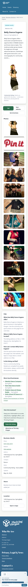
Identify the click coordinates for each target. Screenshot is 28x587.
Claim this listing (10, 424)
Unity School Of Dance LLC (13, 394)
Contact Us (12, 11)
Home (4, 7)
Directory (16, 7)
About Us (5, 11)
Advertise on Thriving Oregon (12, 429)
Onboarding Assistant (7, 569)
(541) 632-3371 (8, 444)
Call (8, 108)
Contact (4, 547)
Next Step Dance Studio (12, 386)
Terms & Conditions (7, 558)
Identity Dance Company (13, 381)
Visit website (18, 108)
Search (24, 585)
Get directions (14, 113)
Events (10, 7)
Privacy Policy (5, 555)
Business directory (11, 17)
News (3, 561)
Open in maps (14, 506)
